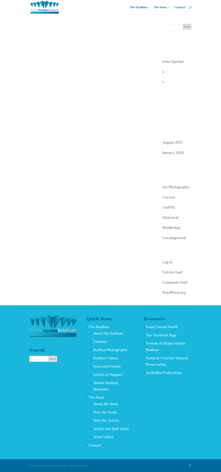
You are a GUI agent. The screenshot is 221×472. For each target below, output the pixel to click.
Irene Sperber (173, 61)
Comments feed (174, 282)
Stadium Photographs (110, 350)
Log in (167, 262)
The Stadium (138, 7)
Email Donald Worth (162, 327)
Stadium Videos (105, 358)
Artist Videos (103, 437)
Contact (180, 7)
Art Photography (175, 187)
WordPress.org (174, 292)
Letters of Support (108, 374)
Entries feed (172, 272)
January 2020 (173, 152)
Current (168, 197)
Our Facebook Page (161, 335)
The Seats (160, 7)
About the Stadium (108, 333)
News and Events (107, 366)
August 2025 (172, 142)
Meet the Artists (106, 420)
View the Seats (105, 412)
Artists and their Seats (111, 428)
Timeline (100, 341)
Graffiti (168, 207)
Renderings (171, 227)
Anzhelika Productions (164, 372)
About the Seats (105, 404)
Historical (170, 217)
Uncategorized (174, 238)
